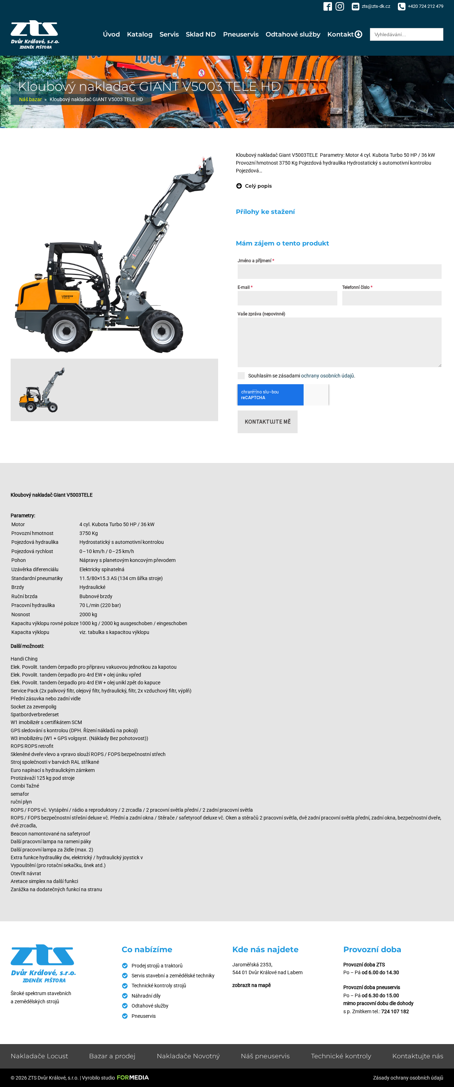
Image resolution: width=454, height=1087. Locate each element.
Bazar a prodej (112, 1056)
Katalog (140, 34)
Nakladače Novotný (188, 1056)
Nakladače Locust (39, 1056)
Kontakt (340, 34)
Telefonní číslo (357, 287)
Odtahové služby (293, 34)
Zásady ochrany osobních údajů (408, 1078)
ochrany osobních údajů (327, 376)
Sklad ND (201, 34)
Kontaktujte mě (267, 421)
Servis (169, 34)
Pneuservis (241, 34)
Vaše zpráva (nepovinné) (261, 313)
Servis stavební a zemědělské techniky (173, 975)
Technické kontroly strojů (159, 985)
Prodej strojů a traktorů (157, 966)
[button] (254, 186)
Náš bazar (30, 99)
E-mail (245, 287)
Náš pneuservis (265, 1056)
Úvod (111, 34)
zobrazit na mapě (251, 985)
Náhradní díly (146, 996)
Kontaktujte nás (417, 1056)
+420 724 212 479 (425, 6)
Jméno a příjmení (256, 260)
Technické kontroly (341, 1056)
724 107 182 (395, 1011)
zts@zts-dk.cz (376, 6)
